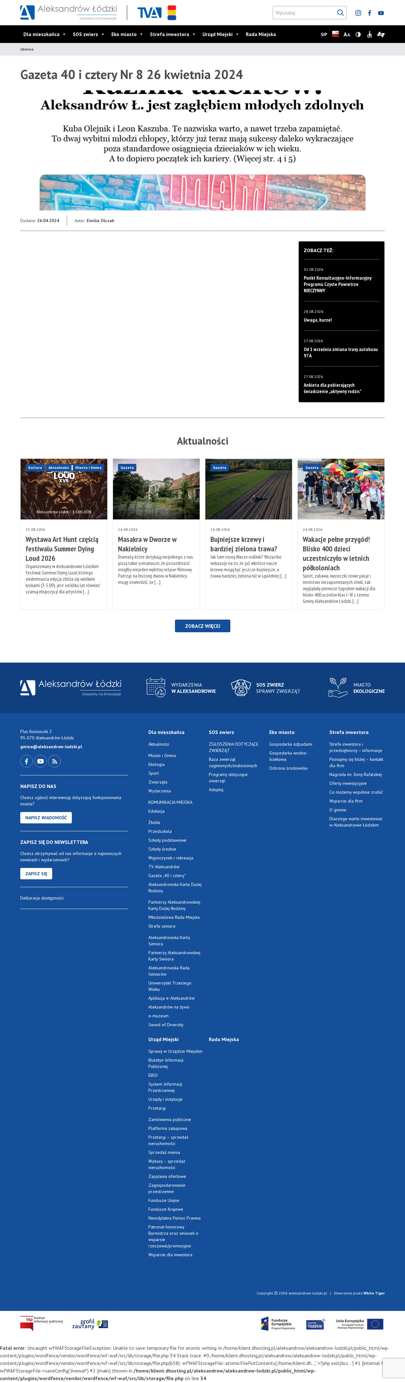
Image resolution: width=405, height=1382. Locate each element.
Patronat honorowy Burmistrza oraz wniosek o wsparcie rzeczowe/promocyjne (173, 1236)
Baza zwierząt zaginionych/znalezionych (233, 762)
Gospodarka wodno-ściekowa (288, 756)
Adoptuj (216, 789)
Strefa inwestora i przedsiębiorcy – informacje (355, 747)
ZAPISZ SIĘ (36, 873)
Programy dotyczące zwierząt (228, 778)
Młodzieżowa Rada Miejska (174, 917)
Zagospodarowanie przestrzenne (166, 1188)
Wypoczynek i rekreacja (170, 858)
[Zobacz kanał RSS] (54, 761)
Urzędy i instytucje (165, 1099)
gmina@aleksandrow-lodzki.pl (51, 746)
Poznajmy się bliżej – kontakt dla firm (356, 762)
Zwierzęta (157, 782)
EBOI (153, 1075)
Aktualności (58, 467)
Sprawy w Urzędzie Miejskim (175, 1051)
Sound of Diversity (166, 1024)
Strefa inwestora (169, 34)
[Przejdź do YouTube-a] (41, 761)
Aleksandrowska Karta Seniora (169, 941)
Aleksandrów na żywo (169, 1007)
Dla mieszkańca (41, 34)
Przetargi (157, 1108)
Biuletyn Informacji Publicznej (166, 1063)
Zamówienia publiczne (169, 1119)
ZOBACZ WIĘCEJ (202, 626)
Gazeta (127, 467)
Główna (27, 49)
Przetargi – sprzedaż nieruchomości (168, 1140)
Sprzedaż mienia (164, 1152)
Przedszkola (160, 831)
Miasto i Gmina (88, 467)
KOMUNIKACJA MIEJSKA (170, 802)
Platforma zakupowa (167, 1128)
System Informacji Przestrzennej (165, 1087)
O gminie (337, 810)
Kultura (35, 467)
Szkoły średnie (162, 849)
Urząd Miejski (217, 34)
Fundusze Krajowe (165, 1209)
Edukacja (156, 811)
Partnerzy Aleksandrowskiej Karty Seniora (174, 956)
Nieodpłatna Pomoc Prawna (174, 1218)
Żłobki (154, 822)
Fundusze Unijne (163, 1200)
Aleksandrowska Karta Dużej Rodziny (175, 888)
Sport (153, 773)
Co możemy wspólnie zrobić (356, 792)
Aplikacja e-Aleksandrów (171, 998)
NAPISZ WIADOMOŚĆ (46, 818)
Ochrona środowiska (288, 768)
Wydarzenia (159, 791)
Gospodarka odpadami (290, 744)
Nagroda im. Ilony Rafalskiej (355, 774)
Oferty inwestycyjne (348, 783)
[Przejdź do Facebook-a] (27, 761)
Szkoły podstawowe (167, 840)
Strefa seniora (161, 926)
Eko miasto (124, 34)
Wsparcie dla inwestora (170, 1255)
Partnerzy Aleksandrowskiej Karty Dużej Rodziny (174, 905)
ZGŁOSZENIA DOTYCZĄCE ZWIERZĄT (234, 747)
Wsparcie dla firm (346, 801)
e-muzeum (158, 1016)
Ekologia (156, 764)
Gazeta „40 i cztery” (167, 875)
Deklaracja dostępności (42, 898)
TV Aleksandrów (163, 867)
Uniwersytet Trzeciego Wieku (169, 986)
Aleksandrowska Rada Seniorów (169, 971)
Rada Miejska (261, 34)
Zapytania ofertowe (167, 1176)
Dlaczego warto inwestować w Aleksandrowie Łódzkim (356, 822)
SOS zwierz (85, 34)
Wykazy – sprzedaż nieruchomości (166, 1164)
